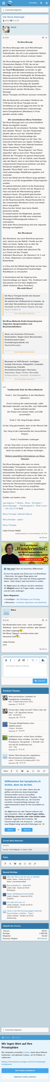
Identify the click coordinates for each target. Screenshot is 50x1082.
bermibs (6, 846)
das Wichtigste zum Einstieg (28, 599)
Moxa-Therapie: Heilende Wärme (17, 514)
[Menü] (4, 3)
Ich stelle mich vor (13, 907)
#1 (46, 37)
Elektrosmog (11, 918)
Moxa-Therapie (9, 525)
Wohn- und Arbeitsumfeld (16, 882)
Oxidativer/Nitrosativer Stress (23, 701)
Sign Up (27, 830)
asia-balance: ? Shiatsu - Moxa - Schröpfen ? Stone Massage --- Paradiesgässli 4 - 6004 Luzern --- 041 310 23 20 (25, 506)
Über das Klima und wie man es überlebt (23, 877)
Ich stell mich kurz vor (16, 902)
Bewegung (11, 890)
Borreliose (19, 728)
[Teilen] (43, 37)
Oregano (12, 728)
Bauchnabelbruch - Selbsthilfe (19, 885)
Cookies (7, 1037)
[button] (6, 660)
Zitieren (44, 538)
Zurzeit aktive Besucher (13, 841)
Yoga (15, 747)
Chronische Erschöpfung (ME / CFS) (27, 760)
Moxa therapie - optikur (13, 519)
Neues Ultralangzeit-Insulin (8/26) (20, 894)
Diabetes (10, 899)
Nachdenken (17, 715)
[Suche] (46, 3)
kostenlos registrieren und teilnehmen (31, 602)
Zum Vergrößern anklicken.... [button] (25, 314)
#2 (46, 620)
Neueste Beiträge (10, 872)
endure (11, 760)
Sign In (10, 830)
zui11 (10, 747)
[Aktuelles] (41, 3)
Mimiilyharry (42, 938)
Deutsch (17, 1037)
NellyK (7, 21)
